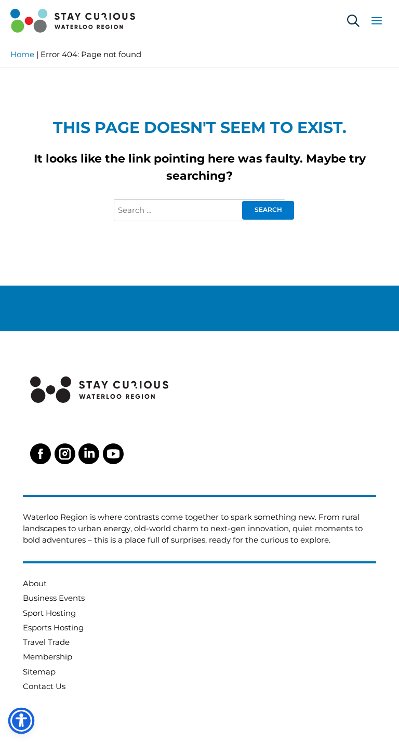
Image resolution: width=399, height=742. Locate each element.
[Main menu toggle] (377, 21)
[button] (353, 21)
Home (22, 54)
